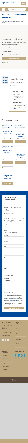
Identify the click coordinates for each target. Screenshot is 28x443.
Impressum (14, 380)
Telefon (5, 268)
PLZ (4, 252)
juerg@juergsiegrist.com (18, 221)
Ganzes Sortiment (7, 21)
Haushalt (12, 21)
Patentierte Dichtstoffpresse (19, 343)
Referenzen (5, 369)
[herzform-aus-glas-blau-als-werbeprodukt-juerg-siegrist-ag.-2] (14, 31)
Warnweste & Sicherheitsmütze (19, 334)
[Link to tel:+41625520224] (4, 441)
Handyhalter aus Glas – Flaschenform (8, 177)
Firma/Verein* (6, 224)
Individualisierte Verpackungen (19, 338)
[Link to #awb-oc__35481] (3, 9)
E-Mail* (5, 263)
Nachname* (6, 241)
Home (3, 21)
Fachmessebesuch (6, 358)
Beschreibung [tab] (5, 77)
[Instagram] (5, 340)
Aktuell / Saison (6, 366)
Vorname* (6, 235)
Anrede (5, 230)
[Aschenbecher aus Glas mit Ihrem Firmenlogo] (20, 146)
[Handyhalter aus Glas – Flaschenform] (7, 167)
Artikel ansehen (7, 141)
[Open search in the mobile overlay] (17, 9)
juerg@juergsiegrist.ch (11, 304)
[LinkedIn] (8, 340)
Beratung (5, 274)
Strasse (5, 246)
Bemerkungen (6, 278)
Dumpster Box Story (19, 346)
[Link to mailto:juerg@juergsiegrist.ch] (14, 441)
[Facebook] (3, 340)
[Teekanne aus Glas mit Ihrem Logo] (7, 125)
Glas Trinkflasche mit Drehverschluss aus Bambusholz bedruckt (20, 133)
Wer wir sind (5, 355)
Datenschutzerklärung (13, 300)
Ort (4, 257)
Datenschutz (22, 379)
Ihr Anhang (6, 291)
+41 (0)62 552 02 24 (9, 332)
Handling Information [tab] (5, 81)
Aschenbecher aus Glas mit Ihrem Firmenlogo (20, 156)
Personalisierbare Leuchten (19, 327)
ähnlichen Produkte (16, 54)
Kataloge (4, 363)
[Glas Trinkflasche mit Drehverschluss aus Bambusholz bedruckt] (20, 125)
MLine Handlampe (19, 331)
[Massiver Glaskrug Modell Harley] (7, 146)
